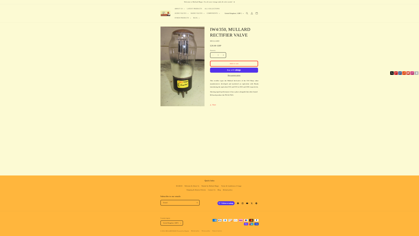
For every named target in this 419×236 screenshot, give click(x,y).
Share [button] (214, 105)
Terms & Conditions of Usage (231, 186)
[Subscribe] (196, 203)
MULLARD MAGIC (171, 231)
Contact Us (211, 190)
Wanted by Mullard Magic (210, 186)
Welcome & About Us (192, 186)
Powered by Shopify (183, 231)
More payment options (234, 75)
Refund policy (228, 190)
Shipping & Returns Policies (196, 190)
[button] (179, 8)
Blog (219, 190)
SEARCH (179, 186)
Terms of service (217, 231)
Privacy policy (206, 231)
